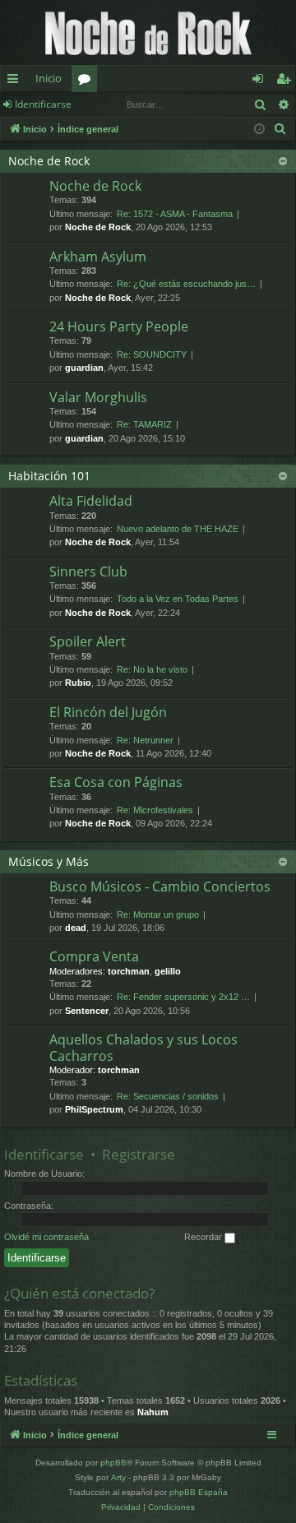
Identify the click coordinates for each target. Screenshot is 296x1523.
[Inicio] (148, 32)
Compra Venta (94, 956)
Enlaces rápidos (16, 81)
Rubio (78, 682)
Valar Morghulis (98, 397)
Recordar (204, 1237)
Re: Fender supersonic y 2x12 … (183, 997)
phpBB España (198, 1492)
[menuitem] (280, 129)
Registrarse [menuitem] (287, 81)
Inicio (48, 78)
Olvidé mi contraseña (46, 1237)
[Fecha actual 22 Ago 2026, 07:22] (259, 129)
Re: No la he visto (152, 669)
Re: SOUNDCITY (152, 354)
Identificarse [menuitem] (261, 81)
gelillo (168, 971)
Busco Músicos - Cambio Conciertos (160, 886)
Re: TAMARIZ (144, 424)
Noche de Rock (49, 161)
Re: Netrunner (145, 740)
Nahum (153, 1412)
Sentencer (87, 1011)
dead (75, 928)
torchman (129, 971)
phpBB (113, 1462)
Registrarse (138, 1154)
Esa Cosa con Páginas (116, 782)
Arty (118, 1477)
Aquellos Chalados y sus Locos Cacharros (143, 1047)
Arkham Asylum (97, 257)
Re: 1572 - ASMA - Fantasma (175, 214)
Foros (87, 81)
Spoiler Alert (87, 641)
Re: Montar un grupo (158, 914)
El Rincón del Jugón (108, 712)
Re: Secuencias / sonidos (168, 1096)
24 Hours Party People (118, 326)
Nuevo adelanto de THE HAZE (177, 529)
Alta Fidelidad (90, 501)
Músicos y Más (48, 861)
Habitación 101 (49, 476)
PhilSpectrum (94, 1109)
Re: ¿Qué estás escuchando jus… (186, 284)
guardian (84, 368)
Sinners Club (88, 571)
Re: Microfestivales (155, 810)
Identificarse (43, 104)
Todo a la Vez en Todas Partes (177, 599)
